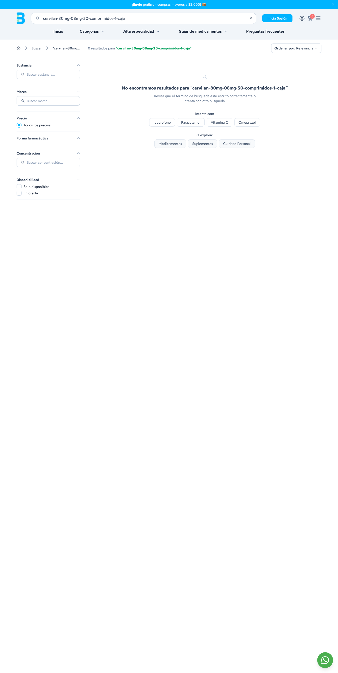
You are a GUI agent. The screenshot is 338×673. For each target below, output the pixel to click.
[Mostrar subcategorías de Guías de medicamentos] (226, 31)
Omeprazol (247, 122)
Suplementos (202, 143)
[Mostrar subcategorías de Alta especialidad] (158, 31)
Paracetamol (190, 122)
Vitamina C (219, 122)
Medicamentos (170, 143)
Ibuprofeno (162, 122)
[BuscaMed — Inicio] (21, 18)
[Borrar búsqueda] (250, 18)
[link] (318, 18)
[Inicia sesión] (302, 18)
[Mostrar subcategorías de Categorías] (103, 31)
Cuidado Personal (237, 143)
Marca (21, 92)
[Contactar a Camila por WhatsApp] (325, 660)
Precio (22, 118)
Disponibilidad (28, 180)
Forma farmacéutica (32, 138)
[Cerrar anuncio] (333, 4)
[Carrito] (310, 18)
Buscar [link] (36, 48)
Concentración (28, 153)
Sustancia (24, 65)
